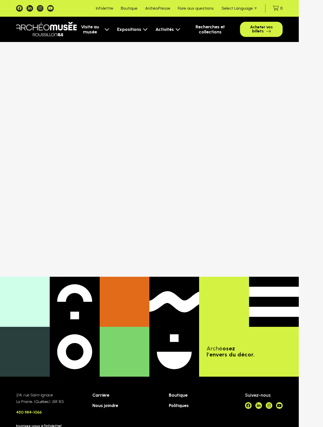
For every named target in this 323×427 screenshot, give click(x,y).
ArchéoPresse (157, 8)
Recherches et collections (210, 29)
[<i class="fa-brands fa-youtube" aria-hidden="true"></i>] (50, 8)
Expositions (129, 29)
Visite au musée (90, 29)
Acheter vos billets (261, 29)
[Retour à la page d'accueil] (46, 29)
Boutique (129, 8)
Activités (164, 29)
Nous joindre (105, 405)
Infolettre (104, 8)
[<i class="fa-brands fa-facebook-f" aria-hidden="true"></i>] (19, 8)
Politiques (179, 405)
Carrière (100, 395)
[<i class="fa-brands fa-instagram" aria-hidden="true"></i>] (40, 8)
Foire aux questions (196, 8)
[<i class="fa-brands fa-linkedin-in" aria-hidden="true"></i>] (29, 8)
